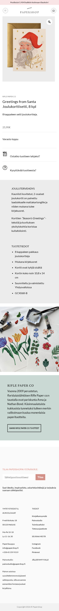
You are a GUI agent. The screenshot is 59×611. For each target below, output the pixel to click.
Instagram (36, 544)
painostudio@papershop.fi (13, 564)
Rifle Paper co (9, 96)
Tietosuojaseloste (39, 528)
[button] (5, 10)
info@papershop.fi (10, 548)
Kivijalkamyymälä (39, 516)
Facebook (36, 548)
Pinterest (36, 552)
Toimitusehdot (38, 524)
